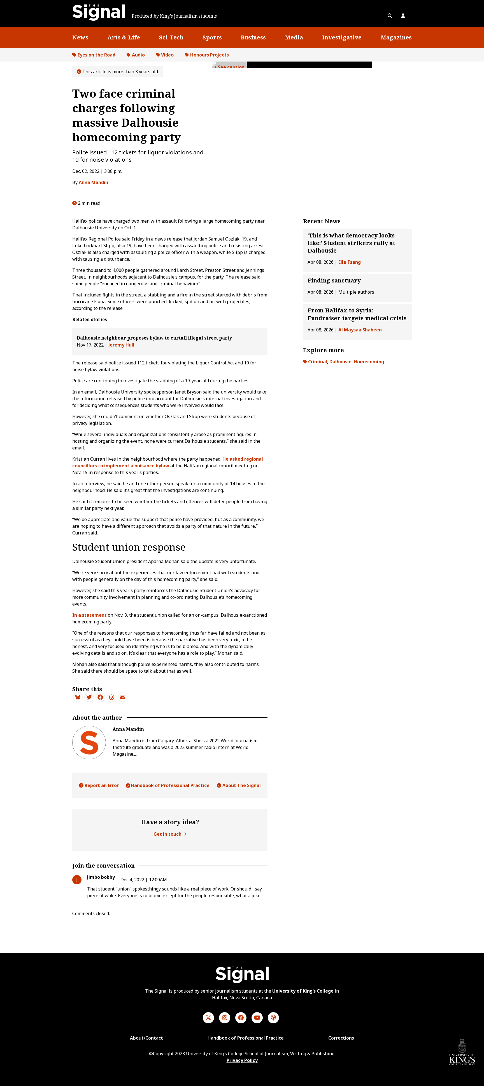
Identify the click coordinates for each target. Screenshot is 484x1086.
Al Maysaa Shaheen (360, 330)
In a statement (89, 615)
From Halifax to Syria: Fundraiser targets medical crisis (357, 314)
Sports (212, 37)
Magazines (396, 37)
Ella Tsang (349, 262)
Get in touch (168, 834)
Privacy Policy (242, 1060)
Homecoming (369, 362)
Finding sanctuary (334, 280)
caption (236, 67)
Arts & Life (123, 37)
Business (253, 37)
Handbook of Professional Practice (170, 785)
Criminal (317, 362)
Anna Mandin (93, 182)
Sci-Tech (171, 37)
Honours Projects (209, 55)
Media (294, 37)
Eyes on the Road (96, 55)
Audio (138, 55)
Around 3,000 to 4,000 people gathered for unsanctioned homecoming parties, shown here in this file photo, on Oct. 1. (229, 66)
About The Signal (241, 785)
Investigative (342, 37)
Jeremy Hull (121, 345)
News (80, 37)
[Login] (403, 16)
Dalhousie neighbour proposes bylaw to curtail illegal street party (154, 338)
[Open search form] (390, 15)
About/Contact (146, 1038)
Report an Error (101, 785)
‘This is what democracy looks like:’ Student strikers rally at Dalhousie (351, 243)
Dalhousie (340, 362)
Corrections (341, 1038)
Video (167, 55)
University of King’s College (303, 991)
